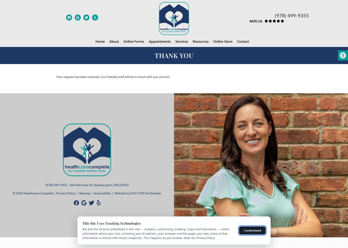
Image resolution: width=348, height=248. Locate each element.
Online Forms (133, 41)
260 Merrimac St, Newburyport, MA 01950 (98, 185)
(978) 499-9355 (292, 15)
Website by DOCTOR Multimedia (137, 193)
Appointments (160, 41)
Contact (243, 41)
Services (181, 41)
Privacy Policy (66, 193)
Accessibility (102, 193)
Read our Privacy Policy (199, 238)
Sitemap (84, 193)
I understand (252, 230)
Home (100, 41)
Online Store (222, 41)
